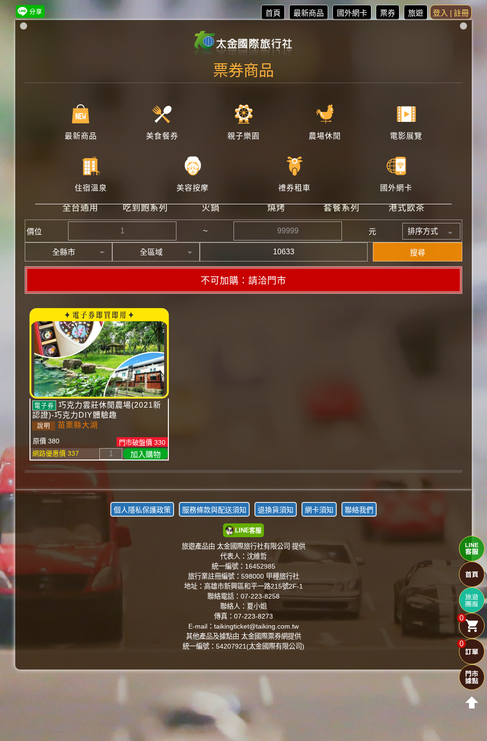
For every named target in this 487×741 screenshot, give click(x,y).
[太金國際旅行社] (244, 44)
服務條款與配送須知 (214, 510)
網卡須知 (319, 510)
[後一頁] (243, 479)
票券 (387, 13)
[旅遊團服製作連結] (472, 600)
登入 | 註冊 (451, 13)
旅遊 (415, 13)
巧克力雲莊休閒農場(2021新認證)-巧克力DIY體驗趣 (96, 410)
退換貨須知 (275, 510)
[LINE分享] (30, 11)
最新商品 (308, 13)
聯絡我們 (359, 510)
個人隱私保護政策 (142, 510)
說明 (43, 425)
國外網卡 (352, 13)
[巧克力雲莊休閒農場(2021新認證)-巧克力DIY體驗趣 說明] (99, 353)
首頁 (273, 13)
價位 (34, 232)
